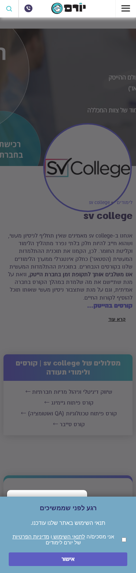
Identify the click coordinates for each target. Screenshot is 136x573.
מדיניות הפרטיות (31, 537)
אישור (68, 559)
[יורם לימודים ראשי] (68, 12)
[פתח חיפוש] (9, 8)
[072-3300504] (28, 8)
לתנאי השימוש (68, 537)
